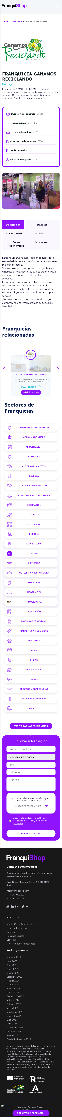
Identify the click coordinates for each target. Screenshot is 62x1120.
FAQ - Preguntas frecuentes (20, 943)
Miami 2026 (12, 1008)
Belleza (34, 476)
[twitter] (23, 906)
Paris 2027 (11, 1023)
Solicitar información (31, 1113)
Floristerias (34, 543)
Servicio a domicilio (34, 698)
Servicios (34, 708)
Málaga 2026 (12, 980)
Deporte (34, 514)
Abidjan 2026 (12, 1000)
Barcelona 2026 (14, 977)
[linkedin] (12, 906)
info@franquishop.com (17, 891)
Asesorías (34, 456)
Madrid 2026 (12, 973)
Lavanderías (34, 611)
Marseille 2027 (13, 1016)
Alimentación (34, 447)
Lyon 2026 (11, 961)
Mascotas (34, 640)
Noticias (10, 932)
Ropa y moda (33, 669)
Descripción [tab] (13, 224)
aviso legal (29, 821)
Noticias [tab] (40, 233)
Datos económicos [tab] (16, 244)
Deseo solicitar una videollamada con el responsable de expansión (31, 799)
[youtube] (8, 906)
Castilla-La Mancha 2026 (18, 1039)
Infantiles (34, 582)
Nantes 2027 (12, 1035)
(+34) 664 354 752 (15, 898)
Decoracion (34, 505)
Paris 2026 (11, 965)
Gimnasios (34, 563)
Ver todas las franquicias (31, 726)
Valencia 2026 (13, 988)
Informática (34, 592)
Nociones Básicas (15, 936)
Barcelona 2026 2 (15, 996)
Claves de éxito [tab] (15, 233)
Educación (34, 524)
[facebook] (27, 906)
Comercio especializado (33, 485)
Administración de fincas (34, 427)
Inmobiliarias (34, 602)
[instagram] (16, 906)
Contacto (11, 940)
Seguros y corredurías (34, 689)
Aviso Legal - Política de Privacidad (31, 1107)
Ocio (34, 650)
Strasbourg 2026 (14, 1012)
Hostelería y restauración (34, 572)
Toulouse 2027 (13, 1031)
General (34, 553)
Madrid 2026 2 (13, 992)
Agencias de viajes (34, 437)
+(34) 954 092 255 (15, 894)
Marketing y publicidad (34, 631)
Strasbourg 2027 (14, 1027)
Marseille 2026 (13, 957)
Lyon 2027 (11, 1020)
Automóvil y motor (34, 466)
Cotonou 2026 (13, 1004)
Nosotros (12, 917)
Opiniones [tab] (41, 242)
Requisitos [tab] (41, 224)
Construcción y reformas (34, 495)
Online (34, 660)
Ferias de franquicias (16, 928)
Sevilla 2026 (12, 984)
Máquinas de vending (34, 621)
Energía (33, 534)
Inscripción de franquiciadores (21, 924)
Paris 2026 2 (12, 969)
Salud (33, 679)
